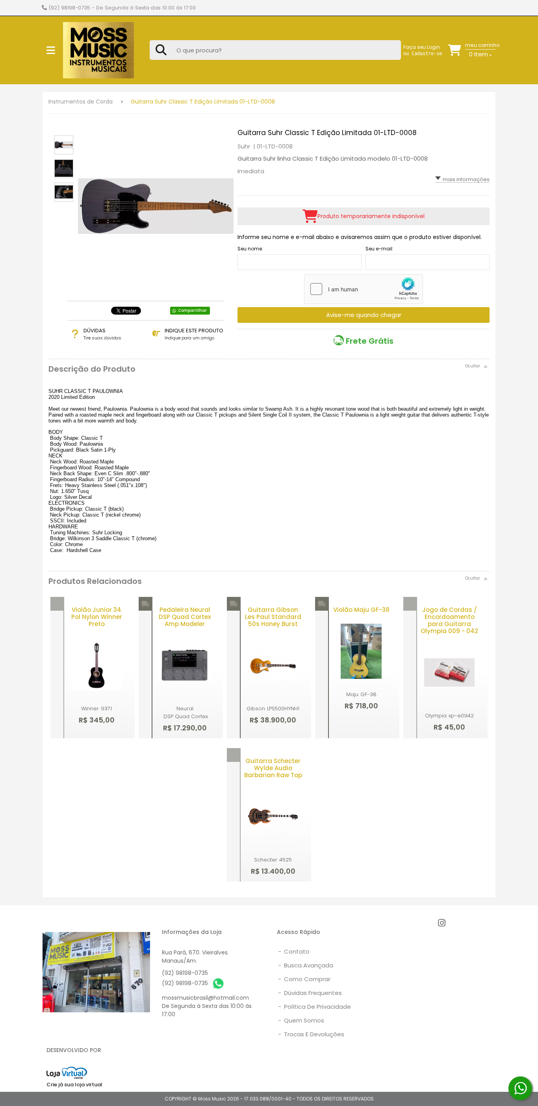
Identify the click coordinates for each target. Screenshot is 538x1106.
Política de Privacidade (314, 1006)
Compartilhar (192, 310)
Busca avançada (305, 965)
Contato (294, 951)
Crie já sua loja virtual (74, 1084)
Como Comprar (304, 979)
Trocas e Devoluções (311, 1034)
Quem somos (301, 1020)
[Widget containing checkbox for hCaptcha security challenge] (363, 289)
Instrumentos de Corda (80, 102)
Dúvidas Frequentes (310, 993)
